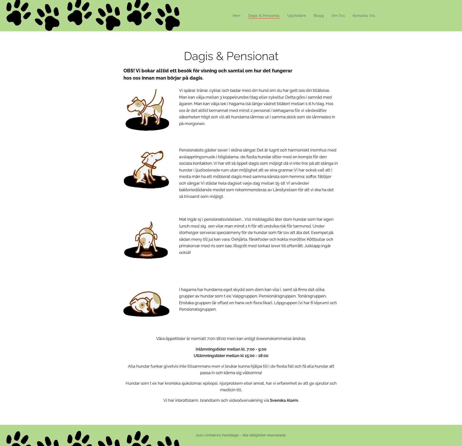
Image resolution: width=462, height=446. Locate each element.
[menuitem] (237, 16)
